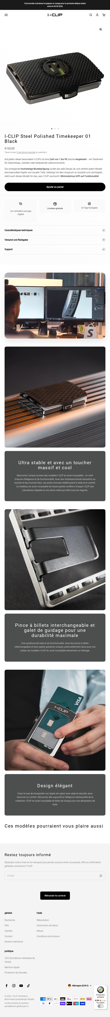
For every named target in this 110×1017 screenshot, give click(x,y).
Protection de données (16, 972)
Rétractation (43, 920)
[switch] (100, 1006)
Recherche (10, 920)
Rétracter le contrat (55, 895)
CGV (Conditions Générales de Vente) (20, 960)
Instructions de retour (47, 925)
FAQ (7, 925)
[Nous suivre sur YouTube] (21, 986)
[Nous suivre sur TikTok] (28, 986)
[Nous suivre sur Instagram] (14, 986)
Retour (40, 931)
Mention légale (12, 967)
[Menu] (105, 986)
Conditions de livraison (48, 936)
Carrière (8, 931)
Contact (8, 936)
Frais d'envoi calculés (26, 152)
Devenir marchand (14, 941)
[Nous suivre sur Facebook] (6, 986)
